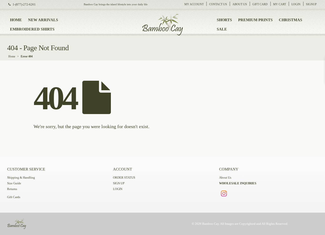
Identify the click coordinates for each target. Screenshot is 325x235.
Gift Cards (13, 197)
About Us (239, 4)
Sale (222, 29)
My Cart (279, 4)
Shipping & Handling (21, 177)
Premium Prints (255, 20)
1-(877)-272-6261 (24, 4)
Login (295, 4)
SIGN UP (118, 183)
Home (16, 20)
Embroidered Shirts (32, 29)
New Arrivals (43, 20)
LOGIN (117, 189)
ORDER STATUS (124, 177)
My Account (194, 4)
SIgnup (311, 4)
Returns (12, 189)
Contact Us (218, 4)
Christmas (290, 20)
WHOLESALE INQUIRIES (237, 183)
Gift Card (260, 4)
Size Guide (14, 183)
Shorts (224, 20)
